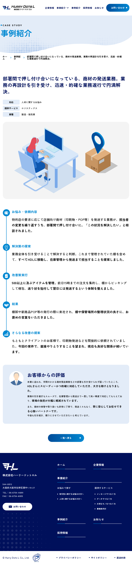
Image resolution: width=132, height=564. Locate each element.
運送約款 (121, 557)
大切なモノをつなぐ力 (106, 503)
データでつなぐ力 (104, 499)
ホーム (5, 57)
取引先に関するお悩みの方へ (71, 494)
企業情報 (49, 8)
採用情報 (87, 8)
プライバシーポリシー (70, 557)
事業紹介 (62, 478)
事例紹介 (75, 8)
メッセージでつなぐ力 (106, 494)
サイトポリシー (99, 557)
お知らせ (99, 8)
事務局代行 (101, 508)
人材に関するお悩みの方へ (70, 499)
